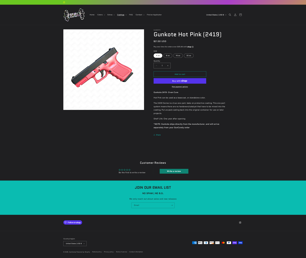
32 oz (188, 56)
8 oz (168, 56)
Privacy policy (109, 252)
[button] (101, 14)
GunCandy (72, 252)
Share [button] (158, 135)
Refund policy (97, 252)
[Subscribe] (171, 205)
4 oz (158, 56)
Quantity (157, 61)
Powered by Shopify (83, 252)
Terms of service (121, 252)
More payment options (180, 86)
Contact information (136, 252)
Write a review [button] (174, 171)
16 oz (178, 56)
